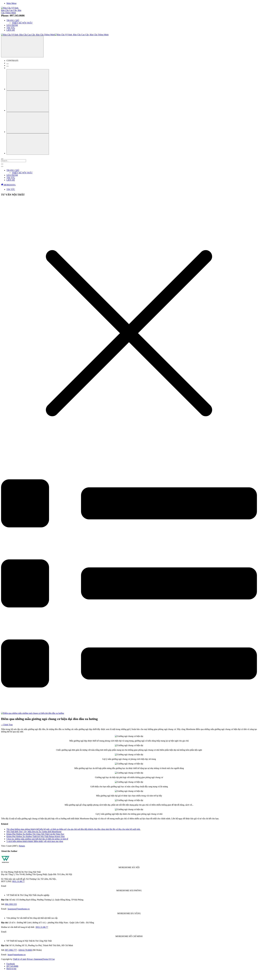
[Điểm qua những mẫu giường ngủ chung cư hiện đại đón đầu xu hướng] (32, 713)
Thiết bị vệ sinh (19, 959)
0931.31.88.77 (18, 881)
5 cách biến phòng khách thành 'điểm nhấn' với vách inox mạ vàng (34, 841)
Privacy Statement (34, 959)
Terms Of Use (49, 959)
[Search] (2, 158)
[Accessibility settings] (22, 46)
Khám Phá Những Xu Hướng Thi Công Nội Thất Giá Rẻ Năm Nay (35, 834)
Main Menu (11, 3)
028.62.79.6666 (25, 950)
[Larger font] (27, 80)
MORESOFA (9, 185)
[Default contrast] (7, 63)
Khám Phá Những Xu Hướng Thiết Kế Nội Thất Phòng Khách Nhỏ (35, 836)
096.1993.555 (11, 904)
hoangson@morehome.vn (19, 909)
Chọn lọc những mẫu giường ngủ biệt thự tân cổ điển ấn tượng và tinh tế (37, 839)
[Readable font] (27, 122)
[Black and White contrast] (7, 66)
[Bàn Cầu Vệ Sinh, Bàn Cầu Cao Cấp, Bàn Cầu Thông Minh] (11, 13)
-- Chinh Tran (7, 724)
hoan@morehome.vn (17, 954)
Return (22, 846)
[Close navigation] (2, 166)
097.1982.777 (11, 950)
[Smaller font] (27, 101)
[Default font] (27, 144)
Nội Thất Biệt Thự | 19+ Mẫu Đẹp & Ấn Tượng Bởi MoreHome (33, 831)
